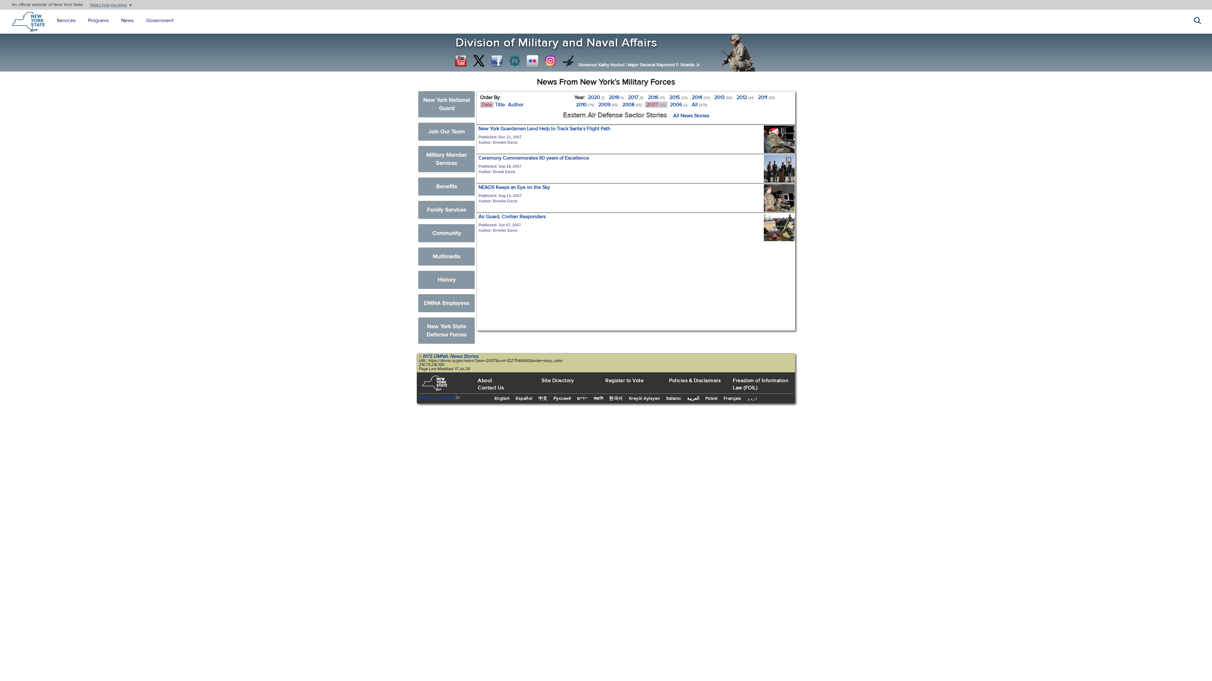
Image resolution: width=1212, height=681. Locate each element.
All (699, 105)
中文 (543, 398)
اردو (752, 398)
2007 (656, 105)
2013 (723, 97)
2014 (701, 97)
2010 (585, 105)
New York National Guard (446, 104)
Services (66, 20)
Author (515, 105)
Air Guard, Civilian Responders (512, 216)
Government (160, 20)
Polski (711, 398)
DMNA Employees (447, 303)
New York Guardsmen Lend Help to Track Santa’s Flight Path (544, 128)
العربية (693, 398)
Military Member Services (446, 159)
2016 (656, 97)
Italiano (673, 398)
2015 (678, 97)
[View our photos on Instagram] (550, 61)
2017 (636, 97)
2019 (616, 97)
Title (500, 105)
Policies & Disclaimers (695, 380)
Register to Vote (624, 380)
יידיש (582, 398)
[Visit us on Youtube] (460, 61)
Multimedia (446, 256)
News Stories (464, 356)
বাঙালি (598, 398)
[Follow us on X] (478, 61)
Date (487, 105)
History (447, 279)
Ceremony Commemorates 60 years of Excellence (533, 158)
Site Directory (558, 380)
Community (446, 233)
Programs (98, 20)
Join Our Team (446, 131)
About (485, 380)
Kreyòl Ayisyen (644, 398)
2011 (766, 97)
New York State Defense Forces (447, 330)
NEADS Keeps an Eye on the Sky (514, 187)
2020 (596, 97)
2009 (608, 105)
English (502, 398)
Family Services (446, 209)
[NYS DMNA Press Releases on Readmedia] (514, 61)
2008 (632, 105)
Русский (562, 398)
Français (732, 398)
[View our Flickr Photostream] (532, 61)
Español (524, 398)
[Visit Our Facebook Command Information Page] (496, 61)
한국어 (616, 398)
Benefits (446, 186)
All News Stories (691, 116)
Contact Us (491, 388)
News (127, 20)
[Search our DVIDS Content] (568, 61)
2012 (745, 97)
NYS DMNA (435, 356)
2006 (678, 105)
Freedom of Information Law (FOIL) (760, 384)
